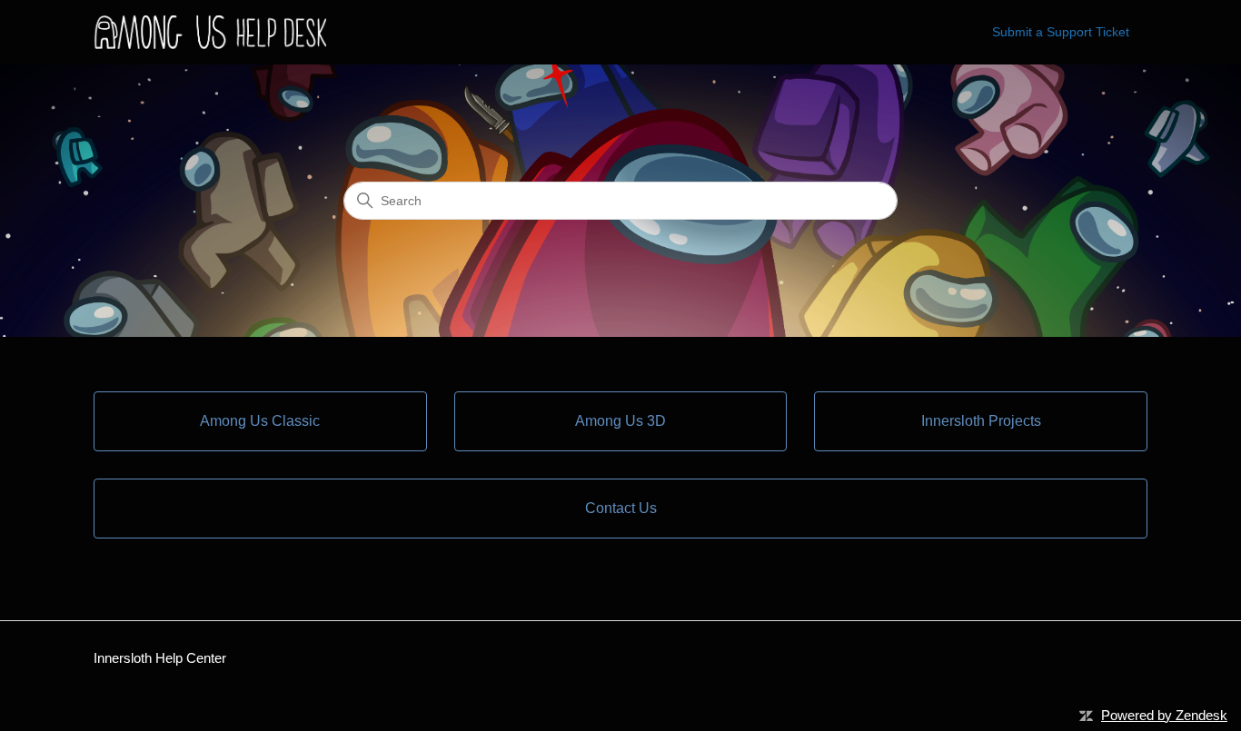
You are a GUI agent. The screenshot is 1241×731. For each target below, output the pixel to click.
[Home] (213, 32)
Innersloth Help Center (160, 658)
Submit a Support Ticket (1060, 32)
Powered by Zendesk (1164, 715)
